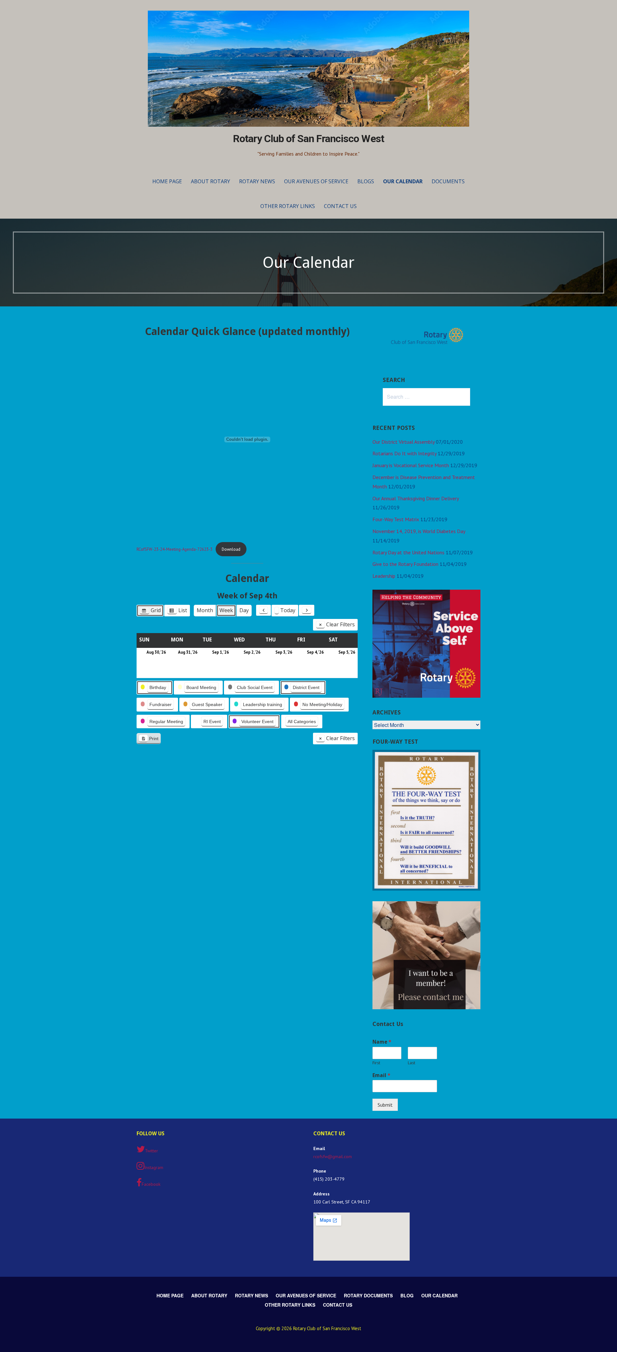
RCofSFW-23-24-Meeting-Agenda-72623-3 (174, 549)
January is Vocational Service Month (410, 465)
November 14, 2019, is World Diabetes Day (418, 531)
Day (244, 610)
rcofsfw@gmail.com (332, 1156)
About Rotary (210, 181)
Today (287, 610)
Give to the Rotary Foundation (405, 564)
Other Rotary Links (287, 206)
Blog (407, 1295)
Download (231, 549)
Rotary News (257, 181)
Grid (150, 611)
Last (411, 1062)
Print (148, 740)
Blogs (365, 181)
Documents (448, 181)
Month (205, 610)
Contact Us (340, 206)
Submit (385, 1105)
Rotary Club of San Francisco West (308, 138)
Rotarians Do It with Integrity (404, 453)
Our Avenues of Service (316, 181)
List (177, 611)
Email (381, 1075)
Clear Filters (340, 624)
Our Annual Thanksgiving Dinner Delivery (415, 498)
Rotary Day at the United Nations (408, 552)
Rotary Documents (368, 1295)
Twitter (151, 1151)
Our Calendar (403, 181)
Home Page (167, 181)
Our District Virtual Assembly (403, 442)
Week (226, 610)
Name (381, 1042)
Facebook (151, 1184)
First (376, 1062)
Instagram (153, 1167)
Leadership (383, 576)
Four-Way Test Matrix (395, 519)
